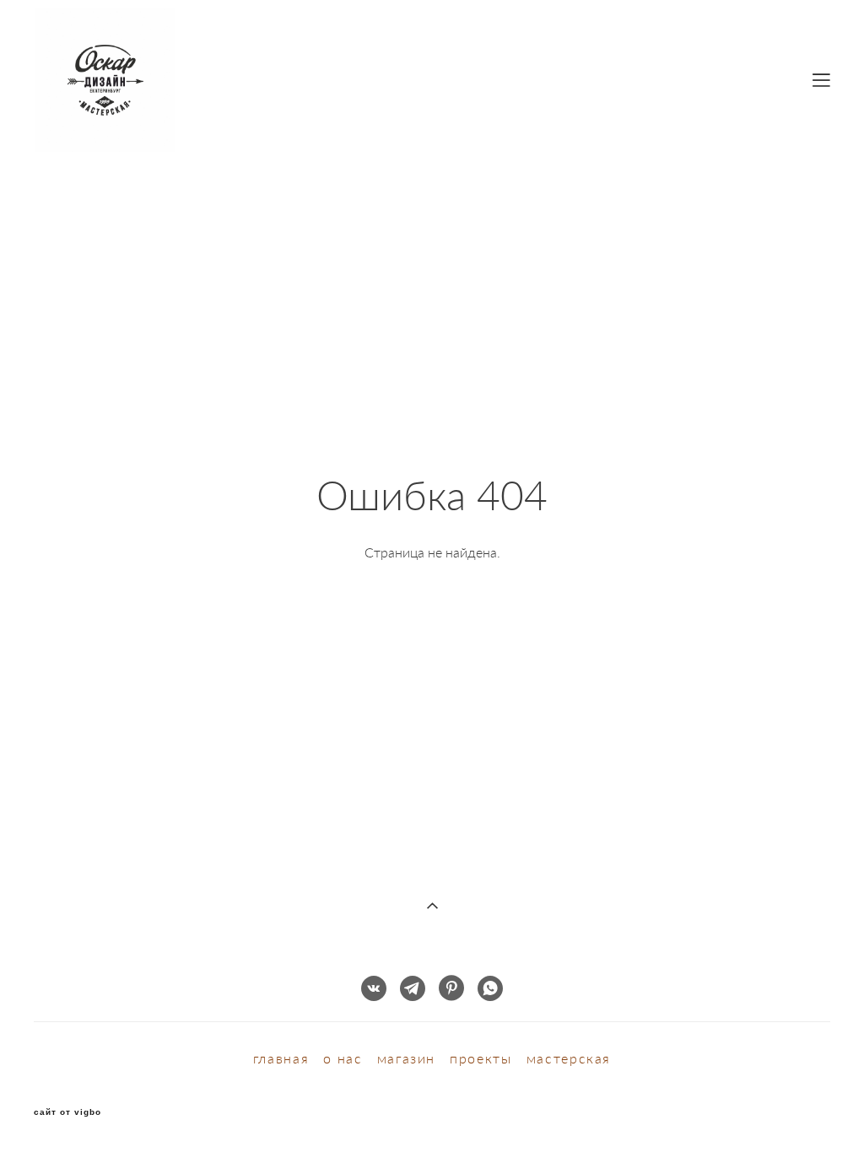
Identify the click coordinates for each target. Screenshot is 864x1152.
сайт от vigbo (67, 1112)
